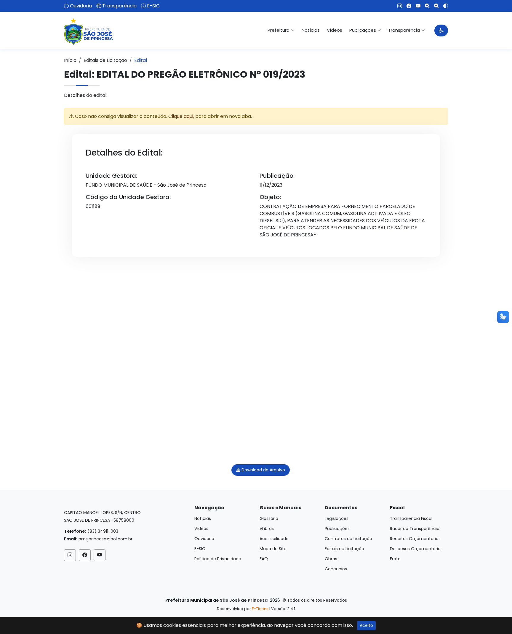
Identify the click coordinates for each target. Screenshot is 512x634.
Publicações (337, 528)
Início (70, 60)
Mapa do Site (273, 549)
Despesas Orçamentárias (416, 549)
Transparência (119, 6)
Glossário (269, 518)
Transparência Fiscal (411, 518)
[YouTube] (415, 6)
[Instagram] (397, 6)
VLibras (267, 528)
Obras (331, 559)
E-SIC (153, 6)
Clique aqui (180, 116)
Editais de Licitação (105, 60)
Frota (395, 559)
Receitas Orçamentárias (415, 539)
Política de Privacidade (217, 559)
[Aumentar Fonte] (425, 6)
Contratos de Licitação (348, 539)
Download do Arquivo (262, 470)
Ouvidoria (81, 6)
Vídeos (334, 30)
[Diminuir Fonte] (434, 6)
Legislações (336, 518)
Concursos (336, 569)
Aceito (366, 625)
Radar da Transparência (414, 528)
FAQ (264, 559)
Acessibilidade (274, 539)
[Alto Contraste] (443, 6)
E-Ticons (260, 608)
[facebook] (406, 6)
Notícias (311, 30)
